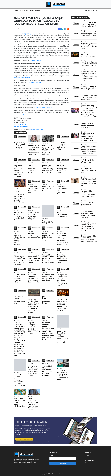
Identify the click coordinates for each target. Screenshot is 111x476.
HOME (16, 10)
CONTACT (38, 10)
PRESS (32, 10)
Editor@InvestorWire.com (21, 126)
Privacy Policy (89, 458)
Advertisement (89, 460)
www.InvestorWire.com (20, 124)
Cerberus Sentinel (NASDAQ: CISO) (24, 34)
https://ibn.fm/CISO (35, 82)
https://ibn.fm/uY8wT (36, 61)
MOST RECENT (24, 10)
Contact (87, 463)
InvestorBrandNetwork (36, 129)
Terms (87, 455)
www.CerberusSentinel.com (22, 77)
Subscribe (63, 463)
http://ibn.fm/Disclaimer (27, 114)
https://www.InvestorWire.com (43, 107)
